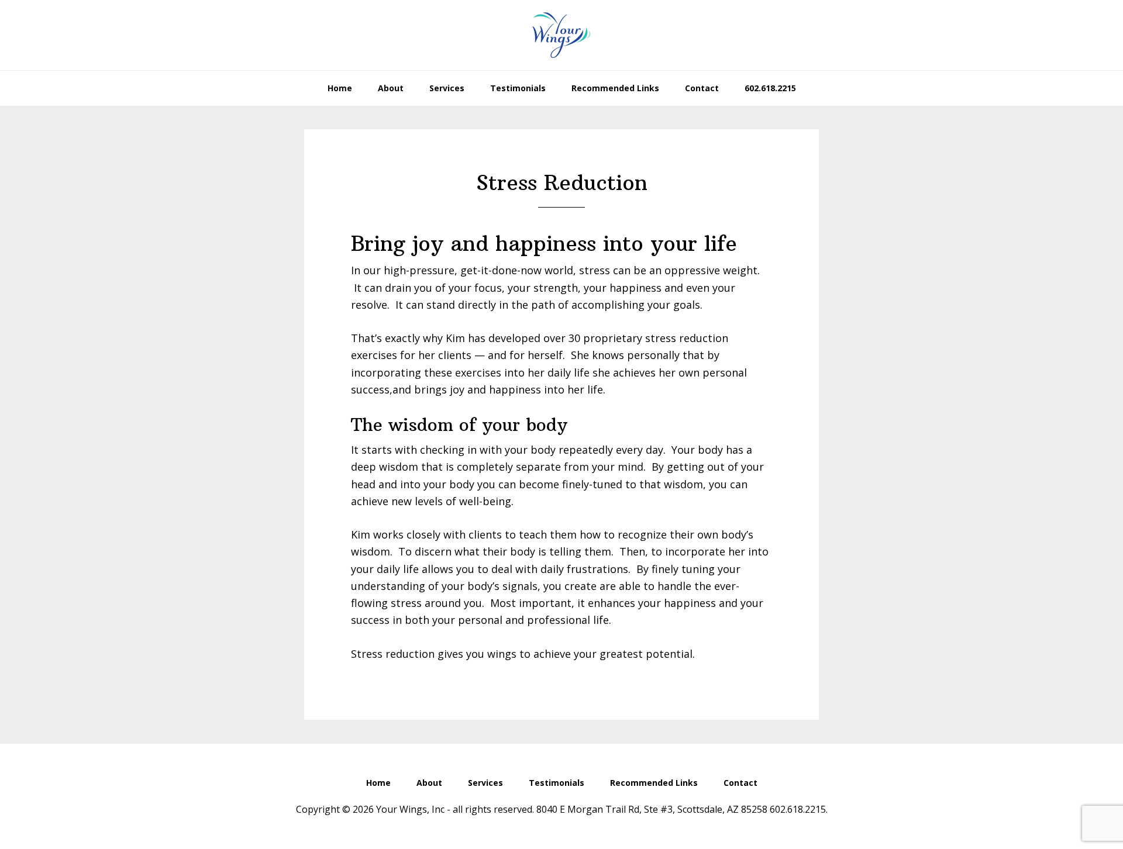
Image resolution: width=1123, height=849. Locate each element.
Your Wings (561, 35)
